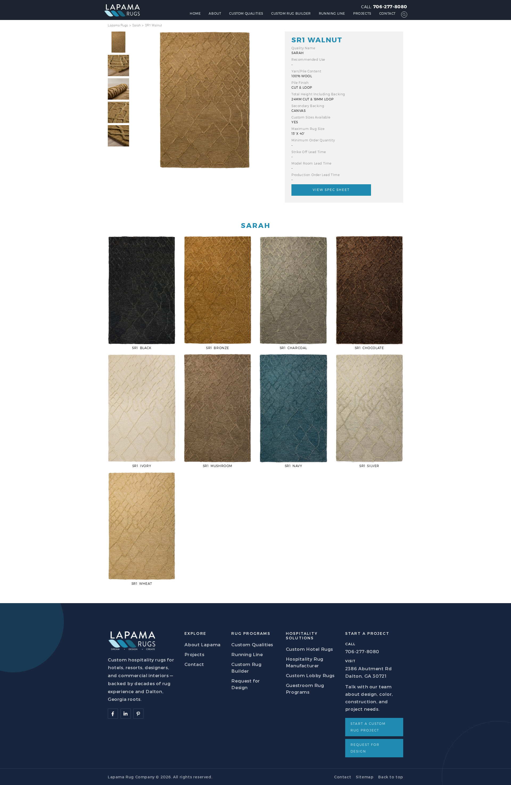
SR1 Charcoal (293, 348)
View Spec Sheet (331, 189)
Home (195, 13)
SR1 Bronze (217, 348)
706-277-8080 (390, 6)
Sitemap (364, 777)
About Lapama (202, 644)
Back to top (390, 777)
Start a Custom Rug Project (368, 727)
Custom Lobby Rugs (310, 675)
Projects (362, 13)
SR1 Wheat (141, 583)
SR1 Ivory (141, 466)
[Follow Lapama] (113, 714)
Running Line (332, 13)
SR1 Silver (369, 466)
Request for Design (365, 748)
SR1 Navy (293, 466)
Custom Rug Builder (291, 13)
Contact (387, 13)
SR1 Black (141, 348)
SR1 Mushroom (217, 466)
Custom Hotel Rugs (309, 649)
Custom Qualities (246, 13)
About (215, 13)
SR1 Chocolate (369, 348)
